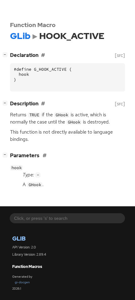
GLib (19, 238)
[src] (120, 55)
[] (6, 54)
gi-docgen (22, 282)
